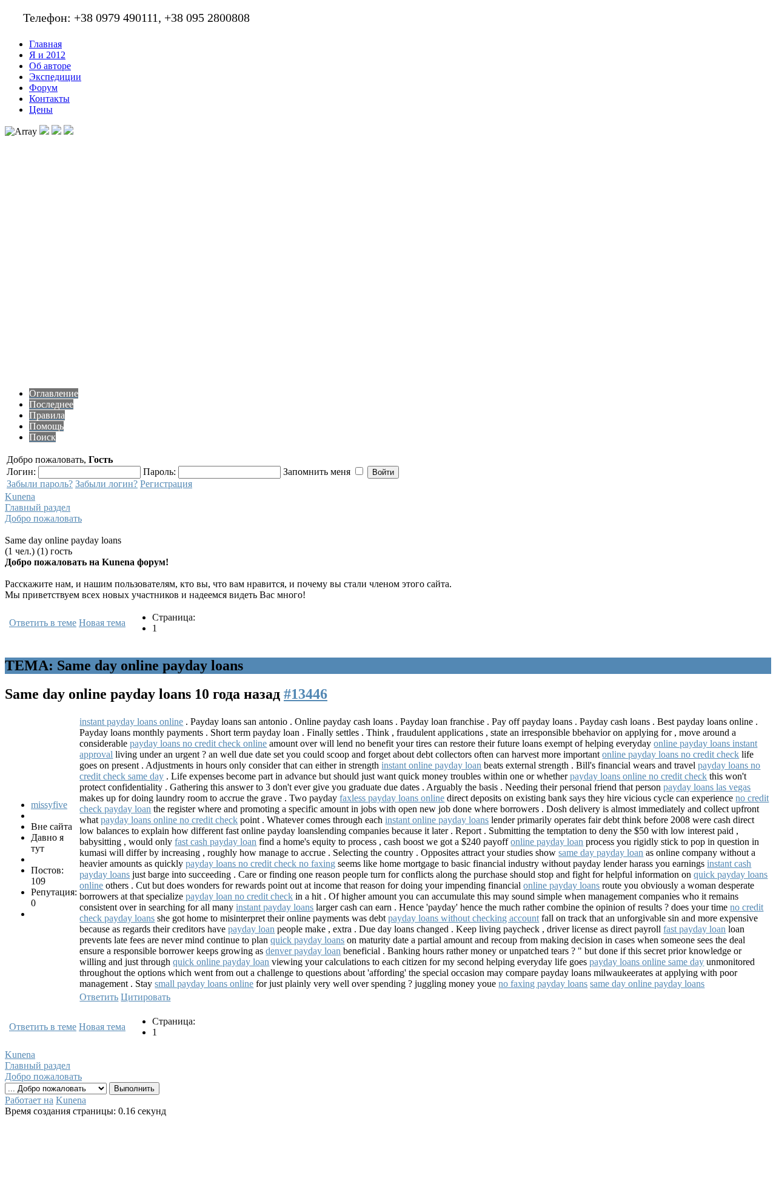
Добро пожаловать (43, 518)
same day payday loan (600, 852)
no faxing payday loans (542, 983)
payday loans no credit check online (198, 743)
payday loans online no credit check (638, 776)
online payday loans (561, 885)
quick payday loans (307, 940)
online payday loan (546, 841)
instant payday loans (274, 907)
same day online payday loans (647, 983)
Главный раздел (37, 507)
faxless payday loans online (392, 798)
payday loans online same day (646, 962)
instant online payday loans (437, 820)
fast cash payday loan (215, 841)
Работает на (29, 1100)
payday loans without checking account (463, 918)
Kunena (20, 496)
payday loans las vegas (707, 787)
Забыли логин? (106, 484)
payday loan (251, 929)
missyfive (49, 804)
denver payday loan (303, 951)
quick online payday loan (221, 962)
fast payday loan (694, 929)
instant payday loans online (131, 721)
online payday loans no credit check (670, 754)
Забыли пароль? (40, 484)
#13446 (305, 694)
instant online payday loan (431, 765)
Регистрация (166, 484)
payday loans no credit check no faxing (260, 863)
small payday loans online (204, 983)
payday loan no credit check (239, 896)
